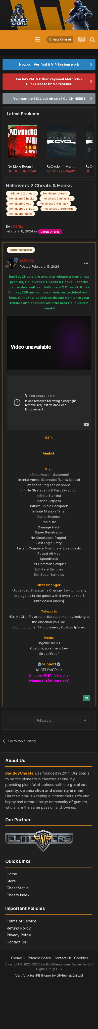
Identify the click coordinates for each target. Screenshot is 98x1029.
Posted (39, 266)
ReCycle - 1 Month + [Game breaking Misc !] (61, 166)
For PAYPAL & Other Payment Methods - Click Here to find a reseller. (49, 81)
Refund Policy (19, 928)
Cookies (81, 958)
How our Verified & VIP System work (49, 64)
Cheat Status (18, 887)
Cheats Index (18, 895)
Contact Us (16, 942)
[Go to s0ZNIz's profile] (12, 264)
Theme (16, 958)
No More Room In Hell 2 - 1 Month (22, 166)
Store (11, 881)
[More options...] (86, 263)
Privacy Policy (19, 935)
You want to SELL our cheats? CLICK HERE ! (49, 98)
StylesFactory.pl (70, 975)
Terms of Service (21, 921)
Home (12, 874)
